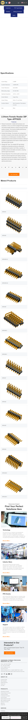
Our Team (2, 685)
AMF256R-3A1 (5, 259)
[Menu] (18, 2)
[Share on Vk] (19, 167)
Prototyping (3, 710)
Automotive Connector (5, 691)
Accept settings (6, 717)
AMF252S (4, 401)
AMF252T (4, 378)
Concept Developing (4, 712)
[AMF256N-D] (14, 319)
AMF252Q (4, 449)
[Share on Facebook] (2, 167)
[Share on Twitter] (5, 167)
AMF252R (4, 425)
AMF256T (4, 211)
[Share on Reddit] (22, 167)
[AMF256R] (14, 295)
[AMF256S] (14, 224)
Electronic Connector (5, 701)
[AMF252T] (14, 366)
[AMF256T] (14, 200)
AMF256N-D (4, 330)
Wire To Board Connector (5, 700)
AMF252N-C (4, 496)
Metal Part (3, 703)
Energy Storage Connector (6, 692)
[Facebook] (4, 674)
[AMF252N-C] (14, 485)
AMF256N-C (4, 354)
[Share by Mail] (26, 167)
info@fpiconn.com (6, 667)
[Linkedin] (7, 674)
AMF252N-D (4, 473)
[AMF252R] (14, 414)
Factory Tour (3, 684)
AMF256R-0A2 (5, 283)
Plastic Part (3, 704)
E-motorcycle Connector (5, 695)
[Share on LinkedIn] (12, 167)
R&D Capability (4, 681)
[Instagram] (11, 674)
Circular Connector (4, 694)
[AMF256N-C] (14, 343)
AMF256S (4, 235)
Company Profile (4, 679)
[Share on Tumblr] (15, 167)
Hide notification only (15, 717)
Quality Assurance (4, 682)
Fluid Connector (4, 697)
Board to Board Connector (5, 698)
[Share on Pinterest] (9, 167)
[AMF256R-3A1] (14, 248)
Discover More (6, 540)
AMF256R (4, 306)
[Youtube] (9, 674)
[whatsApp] (2, 674)
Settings (24, 717)
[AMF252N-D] (14, 461)
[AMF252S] (14, 390)
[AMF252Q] (14, 438)
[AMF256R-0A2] (14, 271)
